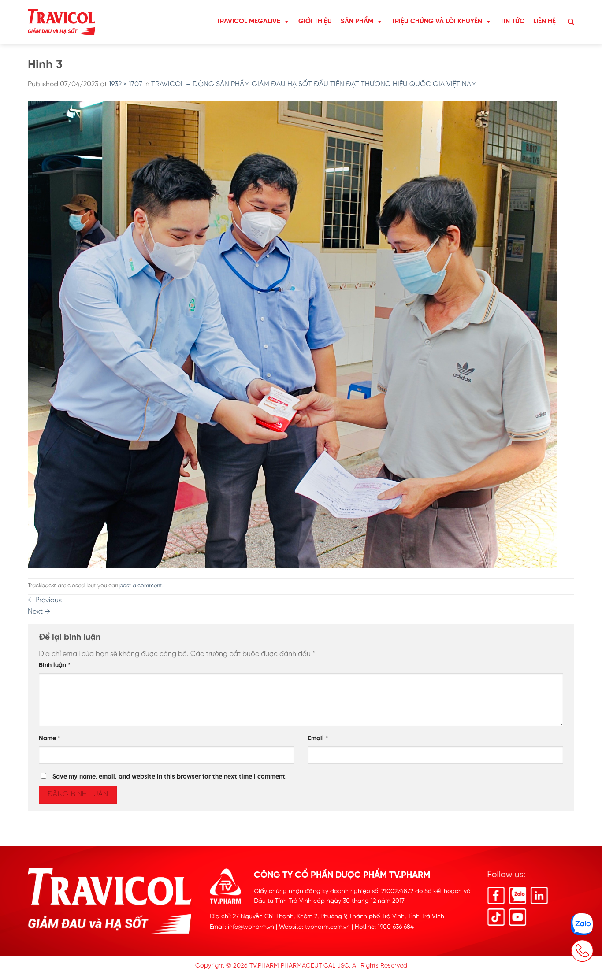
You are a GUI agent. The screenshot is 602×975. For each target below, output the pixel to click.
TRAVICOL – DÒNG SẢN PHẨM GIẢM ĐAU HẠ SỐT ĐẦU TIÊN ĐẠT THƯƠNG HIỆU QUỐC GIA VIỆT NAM (314, 84)
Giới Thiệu (315, 21)
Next (39, 611)
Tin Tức (512, 21)
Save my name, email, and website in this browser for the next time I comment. (169, 776)
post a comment (140, 586)
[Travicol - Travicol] (61, 22)
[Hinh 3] (292, 334)
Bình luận (55, 665)
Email (318, 738)
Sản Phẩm (357, 21)
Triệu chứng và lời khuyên (436, 21)
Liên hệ (544, 21)
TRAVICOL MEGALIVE (248, 21)
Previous (45, 600)
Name (49, 738)
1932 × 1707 (125, 84)
